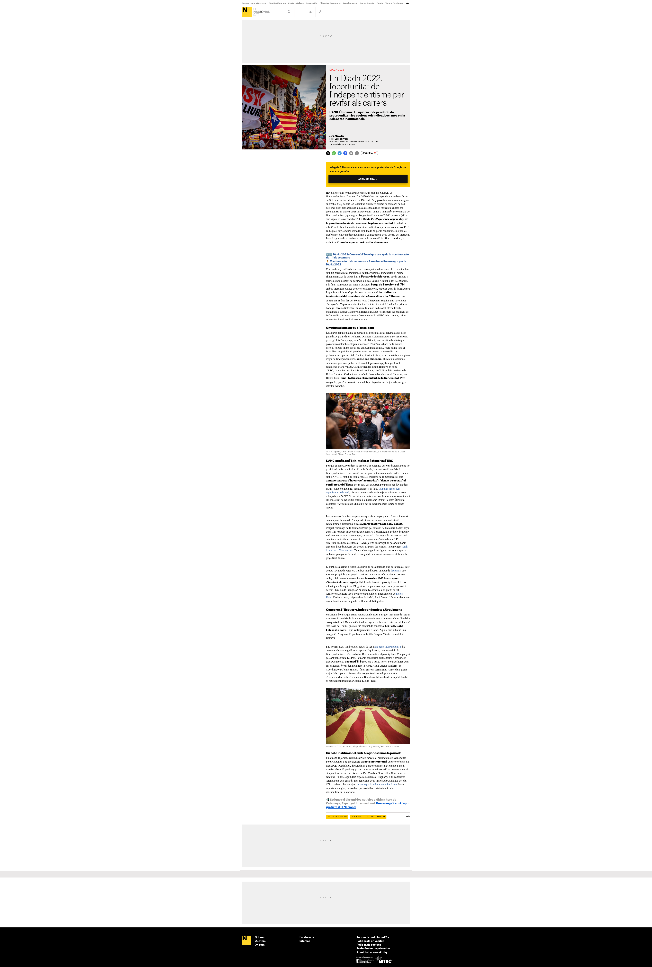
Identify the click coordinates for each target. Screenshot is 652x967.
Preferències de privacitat (373, 948)
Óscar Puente (367, 3)
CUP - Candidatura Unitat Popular (368, 817)
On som (260, 945)
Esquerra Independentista (387, 646)
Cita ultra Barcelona (330, 3)
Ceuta (380, 3)
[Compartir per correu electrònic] (351, 153)
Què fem (260, 941)
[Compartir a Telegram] (340, 153)
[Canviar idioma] (310, 12)
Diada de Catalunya (337, 817)
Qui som (260, 937)
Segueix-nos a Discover (254, 3)
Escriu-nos (307, 937)
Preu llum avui (350, 3)
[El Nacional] (247, 12)
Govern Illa (311, 3)
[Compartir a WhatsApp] (334, 153)
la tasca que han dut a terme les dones (377, 784)
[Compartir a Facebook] (345, 153)
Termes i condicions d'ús (373, 937)
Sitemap (305, 941)
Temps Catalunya (394, 3)
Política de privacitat (370, 941)
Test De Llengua (277, 3)
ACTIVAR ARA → (368, 179)
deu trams (396, 570)
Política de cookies (369, 945)
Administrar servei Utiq (372, 952)
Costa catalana (296, 3)
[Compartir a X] (328, 153)
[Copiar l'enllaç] (357, 153)
